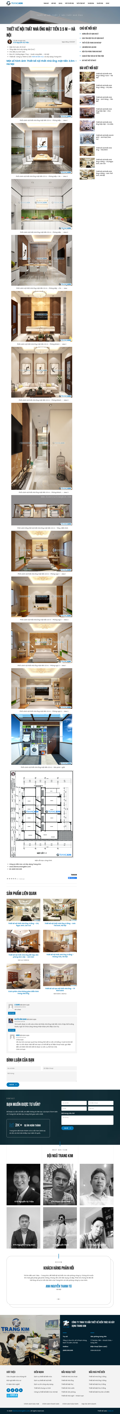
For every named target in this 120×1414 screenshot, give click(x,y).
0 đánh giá (20, 879)
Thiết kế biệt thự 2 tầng (97, 1384)
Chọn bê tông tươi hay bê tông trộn (93, 56)
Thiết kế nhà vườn (67, 1388)
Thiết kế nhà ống (67, 1380)
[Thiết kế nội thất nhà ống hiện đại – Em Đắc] (87, 126)
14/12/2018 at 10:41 (21, 1037)
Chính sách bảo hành (70, 1404)
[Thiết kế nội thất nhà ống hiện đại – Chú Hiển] (87, 112)
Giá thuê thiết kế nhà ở (89, 60)
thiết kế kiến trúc (38, 57)
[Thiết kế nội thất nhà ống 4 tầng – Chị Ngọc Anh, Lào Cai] (87, 163)
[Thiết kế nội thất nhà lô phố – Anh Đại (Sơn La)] (87, 138)
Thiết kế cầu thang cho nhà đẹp (91, 42)
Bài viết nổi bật (89, 67)
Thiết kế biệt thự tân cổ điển (99, 1392)
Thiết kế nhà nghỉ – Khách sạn (72, 1396)
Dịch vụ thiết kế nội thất (42, 1380)
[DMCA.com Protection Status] (12, 1397)
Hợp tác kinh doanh (89, 1404)
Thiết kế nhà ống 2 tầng (97, 1376)
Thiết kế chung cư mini (42, 1388)
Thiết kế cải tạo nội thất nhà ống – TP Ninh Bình (60, 989)
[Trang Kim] (15, 3)
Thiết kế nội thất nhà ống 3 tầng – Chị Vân (104, 86)
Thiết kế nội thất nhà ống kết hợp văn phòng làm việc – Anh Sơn (23, 956)
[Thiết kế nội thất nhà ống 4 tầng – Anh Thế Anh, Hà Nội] (87, 175)
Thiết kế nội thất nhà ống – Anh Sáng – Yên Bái (104, 99)
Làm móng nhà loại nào (89, 47)
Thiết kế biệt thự (67, 1384)
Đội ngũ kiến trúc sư (14, 1380)
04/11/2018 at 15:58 (19, 1021)
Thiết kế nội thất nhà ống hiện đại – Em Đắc (104, 123)
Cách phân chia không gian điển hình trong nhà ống (23, 992)
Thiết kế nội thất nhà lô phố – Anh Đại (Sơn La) (104, 137)
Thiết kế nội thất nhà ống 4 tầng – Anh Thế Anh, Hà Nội (60, 924)
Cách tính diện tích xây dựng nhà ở (93, 38)
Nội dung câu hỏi (67, 1113)
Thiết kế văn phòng (68, 1392)
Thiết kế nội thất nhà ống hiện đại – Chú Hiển (104, 111)
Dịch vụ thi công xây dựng (43, 1384)
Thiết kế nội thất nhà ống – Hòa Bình (104, 149)
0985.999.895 (68, 1350)
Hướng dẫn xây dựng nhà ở (90, 33)
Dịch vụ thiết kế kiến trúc (43, 1376)
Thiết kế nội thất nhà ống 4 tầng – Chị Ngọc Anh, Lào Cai (23, 924)
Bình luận (11, 1013)
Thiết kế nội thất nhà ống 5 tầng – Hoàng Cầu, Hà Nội (60, 955)
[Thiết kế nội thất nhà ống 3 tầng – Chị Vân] (87, 89)
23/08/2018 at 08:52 (20, 1007)
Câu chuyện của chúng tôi (16, 1376)
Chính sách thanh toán (50, 1404)
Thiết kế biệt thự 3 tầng (97, 1388)
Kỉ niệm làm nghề (13, 1384)
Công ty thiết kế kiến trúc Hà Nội (46, 1392)
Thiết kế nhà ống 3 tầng (97, 1380)
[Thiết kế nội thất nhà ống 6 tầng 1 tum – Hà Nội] (87, 77)
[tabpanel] (59, 1283)
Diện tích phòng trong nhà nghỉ (92, 51)
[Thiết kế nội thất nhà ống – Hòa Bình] (87, 151)
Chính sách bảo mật (31, 1404)
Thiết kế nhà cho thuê (69, 1376)
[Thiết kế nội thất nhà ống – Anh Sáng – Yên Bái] (87, 100)
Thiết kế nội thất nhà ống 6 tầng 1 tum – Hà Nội (104, 76)
